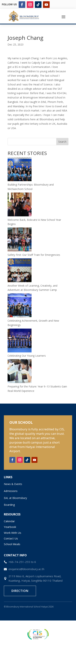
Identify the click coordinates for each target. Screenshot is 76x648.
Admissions (11, 491)
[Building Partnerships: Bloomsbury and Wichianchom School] (20, 169)
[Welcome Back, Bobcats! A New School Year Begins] (20, 205)
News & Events (13, 484)
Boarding (9, 504)
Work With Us (12, 532)
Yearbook (10, 527)
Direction (19, 591)
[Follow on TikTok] (38, 4)
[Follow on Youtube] (46, 4)
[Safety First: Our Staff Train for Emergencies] (20, 240)
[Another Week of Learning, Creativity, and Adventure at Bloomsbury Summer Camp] (20, 270)
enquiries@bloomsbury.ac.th (26, 569)
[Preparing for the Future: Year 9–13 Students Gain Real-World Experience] (20, 371)
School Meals (12, 544)
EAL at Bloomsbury (15, 498)
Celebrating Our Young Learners (27, 355)
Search (62, 141)
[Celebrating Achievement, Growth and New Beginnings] (20, 305)
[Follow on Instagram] (30, 4)
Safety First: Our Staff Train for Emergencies (34, 255)
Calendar (9, 521)
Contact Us (11, 538)
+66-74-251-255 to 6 (22, 562)
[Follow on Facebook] (22, 4)
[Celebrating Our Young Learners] (20, 341)
